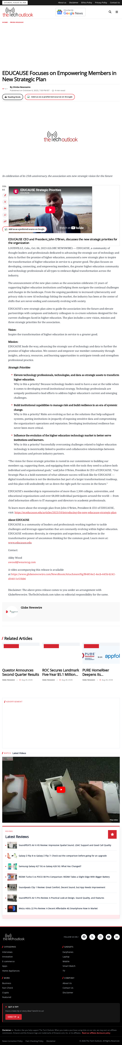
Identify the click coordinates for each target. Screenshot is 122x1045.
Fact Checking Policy (34, 1041)
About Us (67, 983)
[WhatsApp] (5, 215)
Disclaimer (73, 2)
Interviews (7, 952)
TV (64, 970)
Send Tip (12, 1017)
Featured (6, 997)
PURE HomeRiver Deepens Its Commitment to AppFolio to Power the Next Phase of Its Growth (99, 672)
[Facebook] (5, 195)
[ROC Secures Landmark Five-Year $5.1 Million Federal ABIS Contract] (61, 656)
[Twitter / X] (5, 202)
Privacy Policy (101, 2)
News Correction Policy (12, 1041)
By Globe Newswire (20, 87)
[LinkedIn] (5, 208)
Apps (4, 966)
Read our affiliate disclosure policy (96, 1033)
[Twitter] (92, 937)
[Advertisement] (61, 46)
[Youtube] (109, 937)
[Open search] (110, 12)
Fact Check (7, 987)
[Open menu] (117, 12)
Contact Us (115, 2)
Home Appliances (11, 970)
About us (62, 2)
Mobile (66, 961)
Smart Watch (69, 966)
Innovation (7, 956)
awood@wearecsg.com (22, 562)
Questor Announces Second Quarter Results (20, 672)
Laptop (66, 956)
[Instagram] (100, 937)
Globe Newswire (31, 607)
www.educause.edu (20, 542)
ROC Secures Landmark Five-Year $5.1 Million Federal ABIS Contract (60, 672)
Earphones (68, 952)
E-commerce (8, 961)
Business (6, 983)
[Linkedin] (117, 937)
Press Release (16, 22)
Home (5, 22)
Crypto (5, 992)
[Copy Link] (5, 221)
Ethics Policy (86, 2)
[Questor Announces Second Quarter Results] (21, 656)
